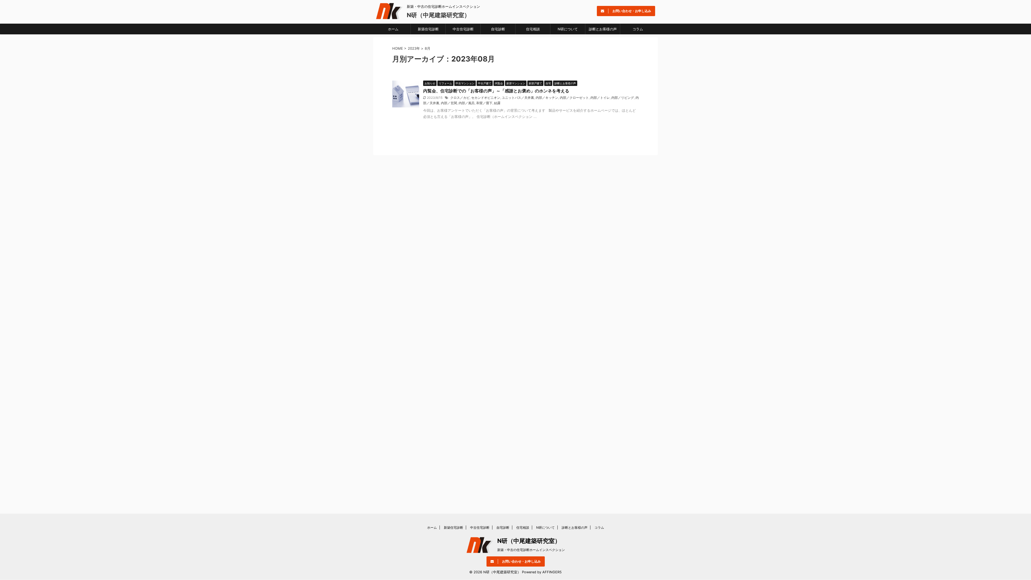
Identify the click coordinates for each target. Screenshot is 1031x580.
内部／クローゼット (574, 98)
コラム (638, 29)
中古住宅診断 (463, 29)
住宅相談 (533, 29)
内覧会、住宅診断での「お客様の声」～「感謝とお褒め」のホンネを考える (496, 90)
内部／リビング (622, 98)
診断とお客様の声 (603, 29)
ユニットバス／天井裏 (518, 98)
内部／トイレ (600, 98)
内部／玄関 (449, 103)
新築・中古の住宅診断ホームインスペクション (531, 550)
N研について (568, 29)
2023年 (414, 48)
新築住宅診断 (428, 29)
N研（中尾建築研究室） (438, 15)
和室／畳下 (484, 103)
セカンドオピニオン (485, 98)
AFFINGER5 (552, 572)
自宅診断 (498, 29)
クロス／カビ (460, 98)
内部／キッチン (547, 98)
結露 (497, 103)
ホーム (393, 29)
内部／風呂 (467, 103)
